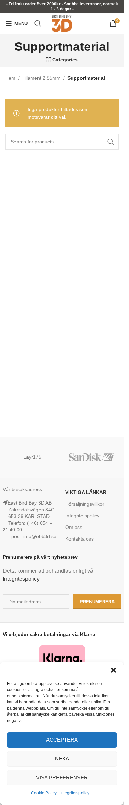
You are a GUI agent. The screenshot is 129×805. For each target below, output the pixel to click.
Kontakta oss (79, 539)
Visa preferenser (62, 777)
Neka (62, 758)
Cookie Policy (44, 793)
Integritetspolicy (74, 793)
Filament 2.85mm (41, 78)
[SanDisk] (91, 457)
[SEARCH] (111, 142)
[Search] (38, 23)
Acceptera (62, 740)
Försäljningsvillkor (84, 504)
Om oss (73, 527)
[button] (113, 670)
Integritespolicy (21, 579)
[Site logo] (62, 23)
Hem (10, 78)
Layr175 (32, 457)
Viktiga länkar (85, 492)
